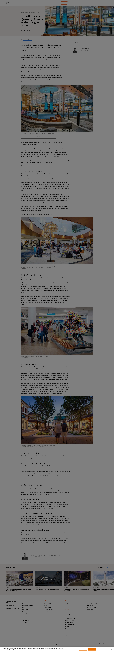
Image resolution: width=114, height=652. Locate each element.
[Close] (111, 649)
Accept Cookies (92, 649)
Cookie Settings (83, 649)
